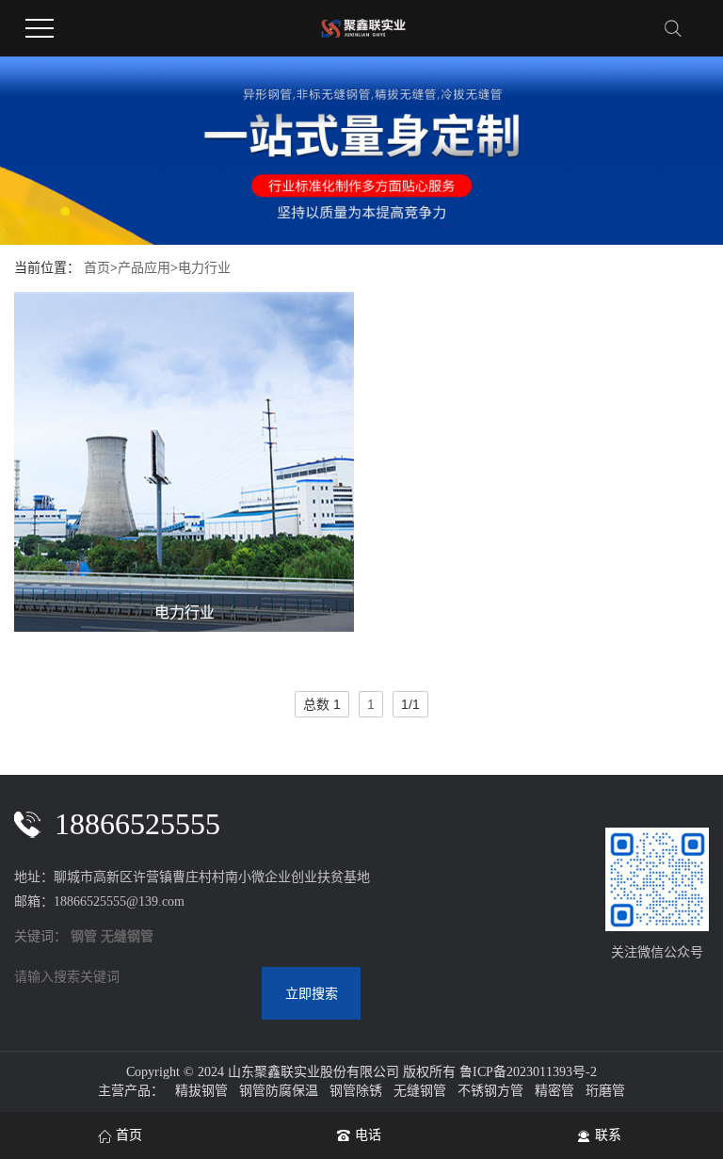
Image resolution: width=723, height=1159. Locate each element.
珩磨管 (605, 1091)
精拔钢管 (201, 1091)
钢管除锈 (355, 1091)
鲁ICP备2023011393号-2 (528, 1072)
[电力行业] (184, 462)
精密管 (554, 1091)
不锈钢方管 (490, 1091)
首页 (97, 268)
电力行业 (204, 268)
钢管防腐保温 (278, 1091)
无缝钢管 (420, 1091)
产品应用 (144, 268)
